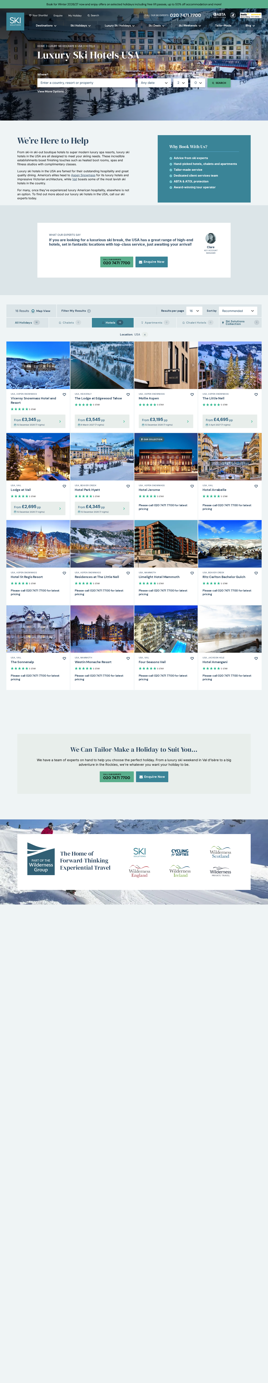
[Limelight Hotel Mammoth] (166, 562)
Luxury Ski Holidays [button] (118, 25)
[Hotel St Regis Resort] (38, 562)
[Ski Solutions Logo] (139, 852)
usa (79, 46)
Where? (42, 74)
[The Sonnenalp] (38, 647)
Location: (126, 334)
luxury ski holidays (61, 46)
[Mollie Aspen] (166, 387)
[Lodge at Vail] (38, 476)
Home (41, 46)
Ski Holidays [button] (79, 25)
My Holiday (75, 15)
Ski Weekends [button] (188, 25)
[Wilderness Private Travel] (220, 871)
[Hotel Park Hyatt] (102, 476)
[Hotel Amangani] (230, 647)
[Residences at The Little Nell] (102, 562)
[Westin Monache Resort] (102, 647)
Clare (211, 247)
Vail (74, 179)
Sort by (212, 310)
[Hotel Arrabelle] (230, 476)
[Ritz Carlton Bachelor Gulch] (230, 562)
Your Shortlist (40, 15)
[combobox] (180, 82)
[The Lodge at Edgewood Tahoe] (102, 387)
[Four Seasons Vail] (166, 647)
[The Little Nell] (230, 387)
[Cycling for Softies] (180, 852)
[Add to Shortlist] (64, 394)
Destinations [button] (44, 25)
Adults (177, 74)
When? (142, 74)
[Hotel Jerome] (166, 476)
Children (196, 74)
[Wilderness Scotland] (220, 852)
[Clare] (210, 238)
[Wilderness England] (139, 871)
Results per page (172, 310)
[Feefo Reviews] (251, 15)
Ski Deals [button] (155, 25)
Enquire (58, 15)
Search (95, 15)
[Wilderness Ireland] (180, 871)
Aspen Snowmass (83, 175)
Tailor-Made (223, 25)
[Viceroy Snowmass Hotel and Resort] (38, 387)
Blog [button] (248, 25)
